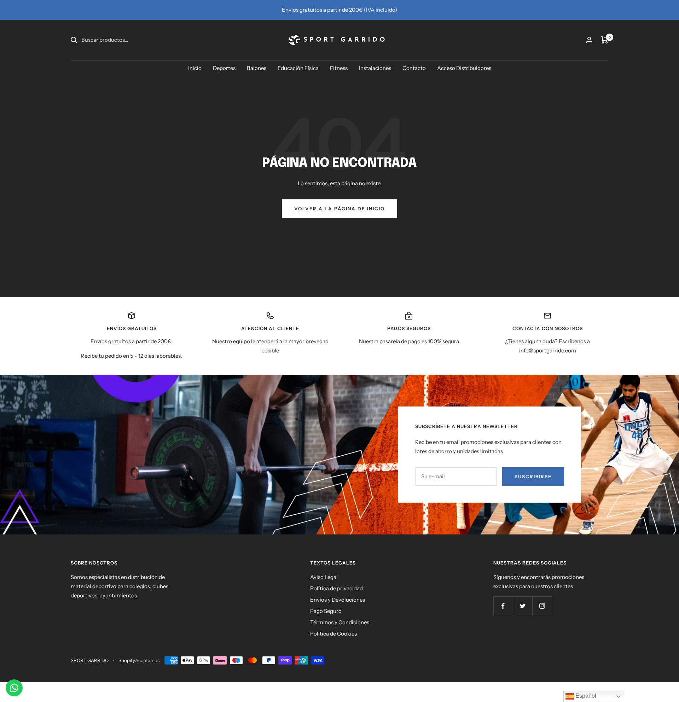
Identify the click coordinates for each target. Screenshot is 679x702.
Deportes (224, 68)
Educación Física (298, 68)
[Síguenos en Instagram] (542, 606)
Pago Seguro (326, 611)
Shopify (126, 660)
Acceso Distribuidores (464, 68)
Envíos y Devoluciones (337, 599)
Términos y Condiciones (339, 622)
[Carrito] (604, 39)
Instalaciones (375, 68)
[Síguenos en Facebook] (503, 606)
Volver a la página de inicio (339, 208)
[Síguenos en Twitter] (522, 606)
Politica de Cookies (333, 633)
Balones (256, 68)
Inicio (195, 68)
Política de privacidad (336, 588)
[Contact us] (14, 687)
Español (585, 696)
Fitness (339, 68)
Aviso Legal (324, 577)
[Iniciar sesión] (589, 40)
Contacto (414, 68)
